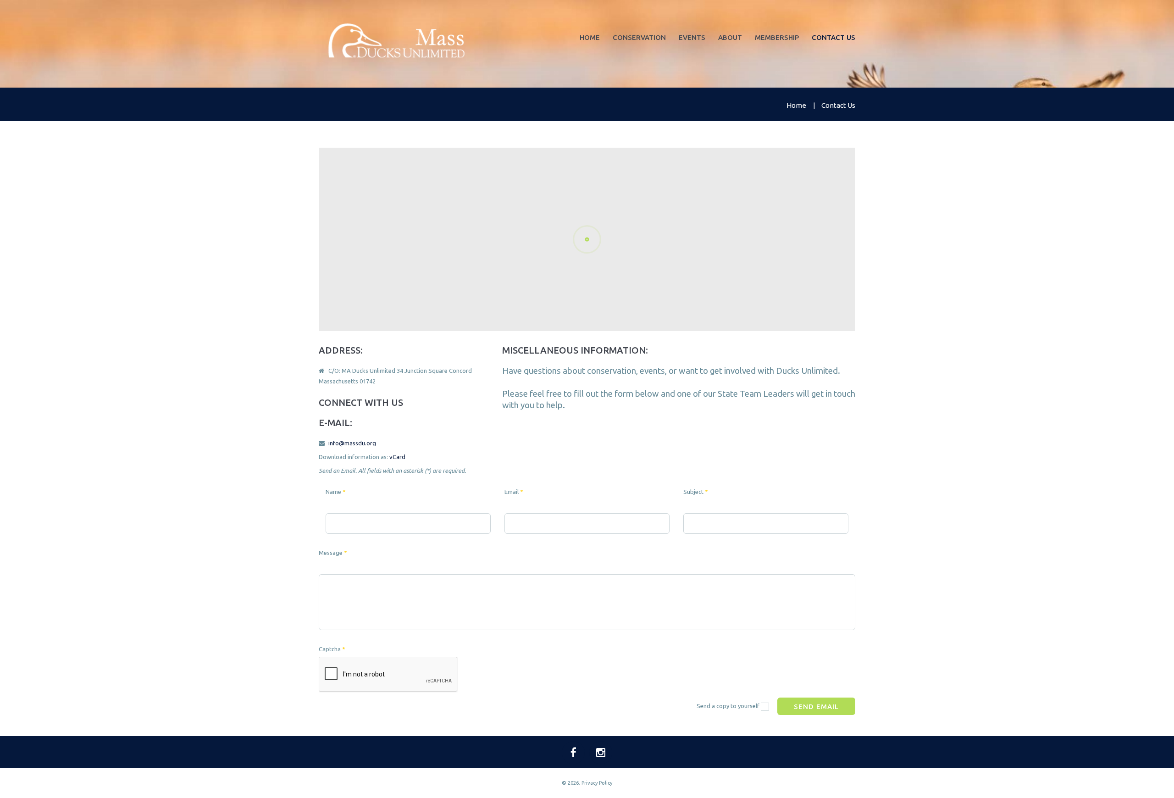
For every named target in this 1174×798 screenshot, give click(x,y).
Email (513, 491)
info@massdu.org (352, 443)
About (730, 37)
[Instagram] (600, 752)
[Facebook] (573, 752)
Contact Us (833, 37)
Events (692, 37)
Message (333, 552)
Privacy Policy (596, 783)
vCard (397, 457)
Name (336, 491)
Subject (695, 491)
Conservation (639, 37)
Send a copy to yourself (728, 706)
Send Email (816, 706)
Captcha (332, 649)
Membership (777, 37)
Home (590, 37)
